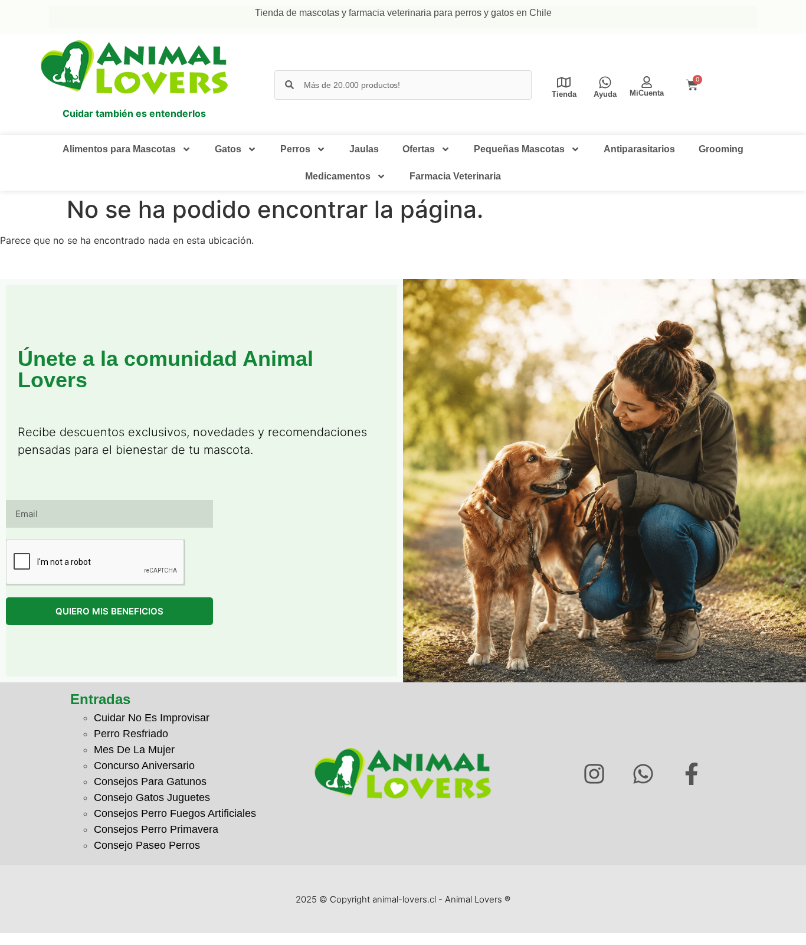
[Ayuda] (605, 82)
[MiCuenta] (647, 82)
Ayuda (605, 94)
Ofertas (418, 149)
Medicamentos (338, 176)
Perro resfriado (131, 734)
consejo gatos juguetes (152, 797)
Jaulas (364, 149)
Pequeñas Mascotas (519, 149)
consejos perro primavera (156, 829)
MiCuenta (647, 93)
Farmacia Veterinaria (455, 176)
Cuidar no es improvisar (151, 718)
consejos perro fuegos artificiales (175, 813)
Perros (295, 149)
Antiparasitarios (639, 149)
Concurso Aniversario (144, 765)
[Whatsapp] (643, 774)
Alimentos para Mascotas (119, 149)
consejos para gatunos (150, 781)
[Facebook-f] (692, 774)
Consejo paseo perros (147, 845)
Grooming (721, 149)
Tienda (564, 94)
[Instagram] (594, 774)
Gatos (228, 149)
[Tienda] (564, 82)
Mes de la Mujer (134, 750)
